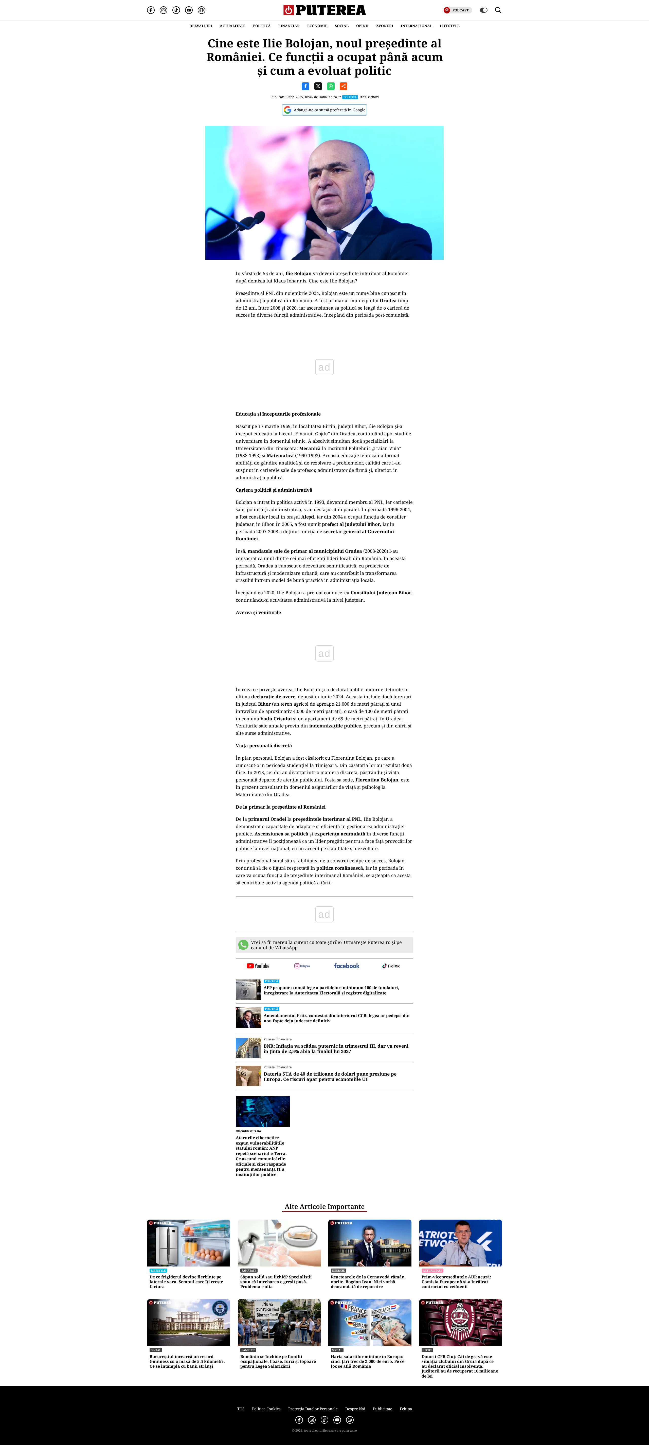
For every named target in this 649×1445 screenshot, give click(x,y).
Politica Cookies (266, 1408)
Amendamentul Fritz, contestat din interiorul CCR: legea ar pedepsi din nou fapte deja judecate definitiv (337, 1018)
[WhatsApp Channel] (201, 10)
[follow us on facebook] (346, 966)
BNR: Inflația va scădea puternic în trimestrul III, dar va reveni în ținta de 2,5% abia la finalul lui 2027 (336, 1048)
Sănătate (249, 1270)
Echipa (406, 1408)
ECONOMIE (317, 25)
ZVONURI (384, 25)
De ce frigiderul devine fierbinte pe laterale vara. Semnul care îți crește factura (186, 1282)
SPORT (427, 1350)
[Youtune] (189, 10)
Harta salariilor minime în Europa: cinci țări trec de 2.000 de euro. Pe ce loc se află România (367, 1361)
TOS (240, 1408)
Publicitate (382, 1408)
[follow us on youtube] (258, 966)
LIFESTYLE (450, 25)
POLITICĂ (262, 25)
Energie (338, 1270)
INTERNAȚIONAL (416, 25)
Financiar (289, 25)
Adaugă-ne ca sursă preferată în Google (329, 109)
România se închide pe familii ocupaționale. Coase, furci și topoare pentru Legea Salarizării (278, 1361)
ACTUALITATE (232, 25)
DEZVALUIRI (200, 25)
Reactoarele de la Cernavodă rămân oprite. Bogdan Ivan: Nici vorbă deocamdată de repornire (368, 1282)
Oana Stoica (328, 97)
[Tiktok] (176, 10)
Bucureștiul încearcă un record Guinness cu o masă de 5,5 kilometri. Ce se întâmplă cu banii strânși (187, 1361)
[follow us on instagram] (302, 966)
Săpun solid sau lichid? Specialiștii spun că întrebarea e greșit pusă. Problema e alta (276, 1282)
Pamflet (248, 1350)
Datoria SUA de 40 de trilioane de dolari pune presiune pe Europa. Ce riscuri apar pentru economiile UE (330, 1076)
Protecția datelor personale (313, 1408)
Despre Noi (355, 1408)
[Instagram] (163, 10)
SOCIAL (342, 25)
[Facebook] (151, 10)
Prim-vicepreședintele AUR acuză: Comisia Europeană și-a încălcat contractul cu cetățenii (456, 1282)
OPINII (362, 25)
